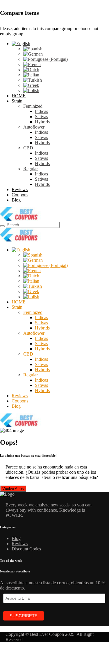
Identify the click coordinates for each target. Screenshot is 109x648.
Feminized (32, 106)
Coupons (20, 194)
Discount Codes (26, 548)
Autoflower (33, 127)
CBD (28, 147)
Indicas (41, 111)
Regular (30, 168)
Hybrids (42, 121)
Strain (17, 100)
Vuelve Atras (13, 488)
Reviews (20, 189)
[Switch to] (21, 43)
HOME (19, 95)
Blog (16, 199)
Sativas (41, 116)
